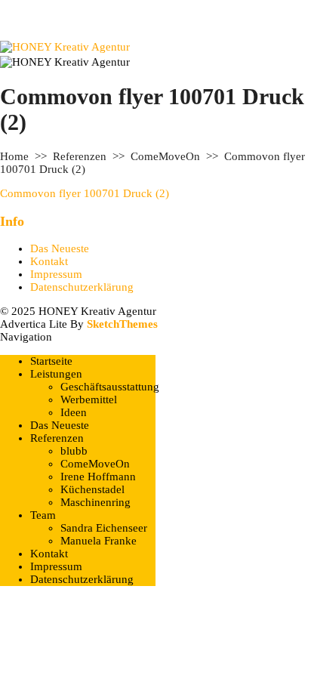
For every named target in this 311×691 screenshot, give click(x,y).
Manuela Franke (98, 541)
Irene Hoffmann (98, 476)
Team (43, 515)
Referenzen (79, 156)
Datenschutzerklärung (82, 287)
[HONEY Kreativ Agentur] (65, 47)
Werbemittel (88, 399)
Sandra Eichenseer (103, 528)
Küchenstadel (92, 489)
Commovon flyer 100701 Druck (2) (84, 193)
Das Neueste (59, 248)
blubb (74, 451)
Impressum (56, 274)
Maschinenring (95, 502)
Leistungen (56, 374)
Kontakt (49, 261)
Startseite (51, 361)
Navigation (26, 337)
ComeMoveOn (165, 156)
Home (14, 156)
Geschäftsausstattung (109, 387)
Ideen (73, 412)
